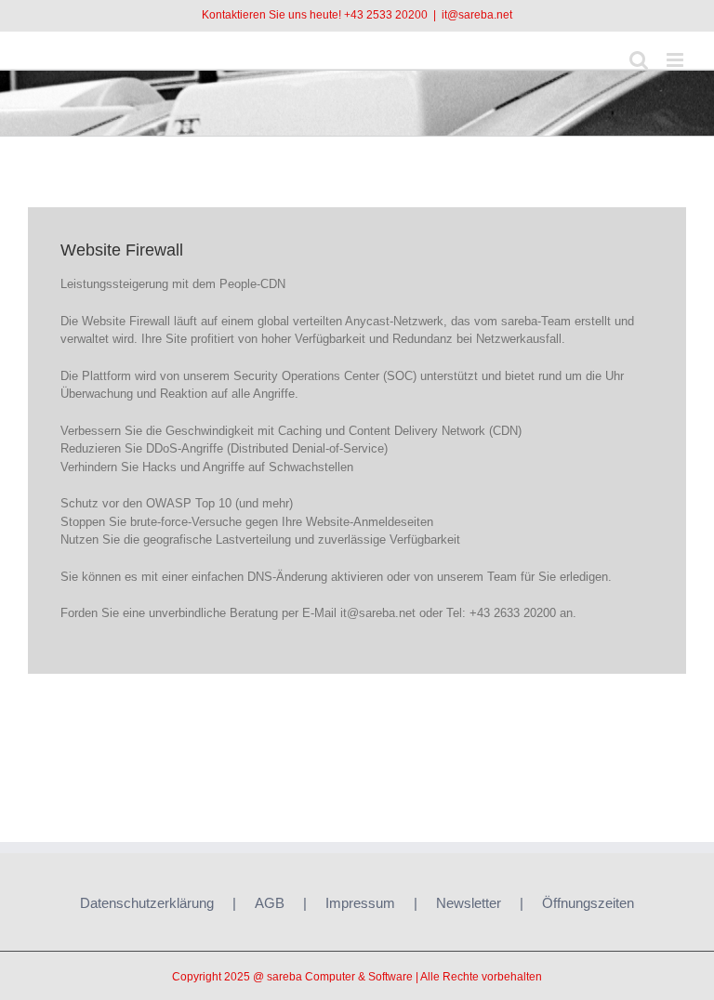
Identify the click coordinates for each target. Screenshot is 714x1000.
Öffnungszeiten (588, 903)
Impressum (360, 903)
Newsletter (468, 903)
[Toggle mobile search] (638, 60)
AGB (269, 903)
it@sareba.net (477, 14)
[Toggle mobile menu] (676, 60)
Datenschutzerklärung (147, 903)
